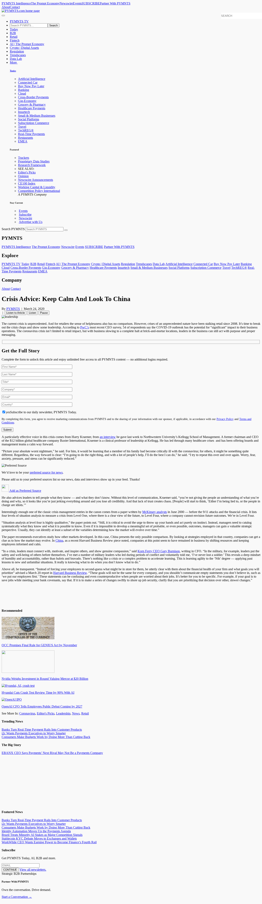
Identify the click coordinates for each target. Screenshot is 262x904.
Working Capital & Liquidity (36, 187)
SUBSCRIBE (91, 3)
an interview (108, 437)
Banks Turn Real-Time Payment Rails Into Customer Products (42, 729)
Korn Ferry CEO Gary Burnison (159, 551)
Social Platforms (28, 119)
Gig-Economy (27, 101)
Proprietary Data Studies (34, 161)
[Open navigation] (3, 15)
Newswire (66, 3)
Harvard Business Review (70, 573)
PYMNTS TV (19, 21)
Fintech (14, 40)
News (76, 713)
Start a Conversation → (17, 896)
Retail (13, 36)
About (6, 7)
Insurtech (24, 112)
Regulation (17, 51)
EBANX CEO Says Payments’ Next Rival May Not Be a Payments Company (52, 753)
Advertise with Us (30, 222)
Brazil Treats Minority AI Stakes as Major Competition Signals (42, 835)
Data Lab (16, 58)
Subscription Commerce (33, 123)
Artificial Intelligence (31, 79)
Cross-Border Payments (33, 97)
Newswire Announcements (35, 179)
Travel (22, 126)
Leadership (63, 713)
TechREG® (26, 130)
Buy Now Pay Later (31, 86)
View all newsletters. (32, 869)
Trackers (23, 157)
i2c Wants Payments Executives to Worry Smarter (34, 733)
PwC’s (84, 327)
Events (77, 3)
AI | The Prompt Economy (27, 44)
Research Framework (32, 165)
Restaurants (25, 137)
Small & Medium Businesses (36, 115)
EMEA (22, 141)
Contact (15, 7)
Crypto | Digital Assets (24, 47)
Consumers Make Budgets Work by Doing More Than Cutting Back (46, 737)
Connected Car (27, 82)
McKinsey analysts (154, 512)
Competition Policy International (39, 191)
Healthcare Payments (31, 108)
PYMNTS (13, 308)
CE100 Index (26, 183)
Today (14, 29)
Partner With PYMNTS (115, 3)
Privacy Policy (225, 419)
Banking (23, 90)
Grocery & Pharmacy (32, 104)
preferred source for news (46, 472)
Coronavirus (27, 713)
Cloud (22, 93)
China (59, 540)
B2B (13, 33)
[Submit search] (66, 230)
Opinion (23, 176)
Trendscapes (18, 55)
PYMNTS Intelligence (16, 3)
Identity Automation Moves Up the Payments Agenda (36, 831)
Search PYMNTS (13, 229)
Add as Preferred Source (25, 490)
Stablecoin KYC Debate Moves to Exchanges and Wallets (39, 838)
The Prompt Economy (45, 3)
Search (53, 25)
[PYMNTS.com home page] (21, 10)
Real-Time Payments (31, 134)
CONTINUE (10, 869)
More (14, 62)
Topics (13, 70)
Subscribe (25, 214)
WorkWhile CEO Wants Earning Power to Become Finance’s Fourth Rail (49, 842)
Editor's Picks (27, 172)
